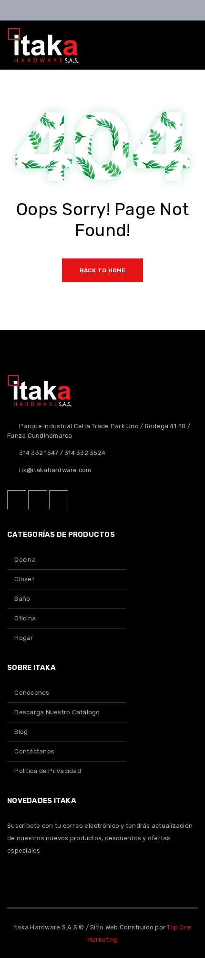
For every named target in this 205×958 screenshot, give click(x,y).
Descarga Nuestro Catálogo (57, 712)
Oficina (25, 618)
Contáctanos (34, 751)
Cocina (25, 559)
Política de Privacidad (47, 770)
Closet (24, 579)
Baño (22, 598)
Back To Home (103, 270)
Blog (21, 731)
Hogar (23, 637)
